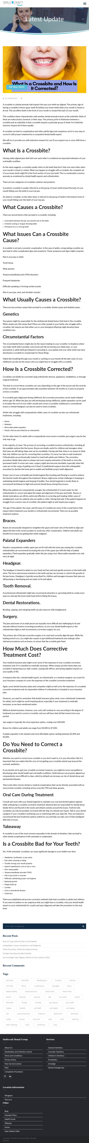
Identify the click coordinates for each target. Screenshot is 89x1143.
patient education (23, 1014)
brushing (58, 980)
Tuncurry (8, 1100)
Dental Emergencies (56, 1068)
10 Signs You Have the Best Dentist (17, 953)
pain (7, 1014)
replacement (58, 1014)
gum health (70, 1003)
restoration (74, 1014)
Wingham (9, 1096)
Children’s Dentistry (56, 1056)
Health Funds (10, 1119)
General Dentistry (55, 1048)
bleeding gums (42, 980)
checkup (72, 980)
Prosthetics (52, 1060)
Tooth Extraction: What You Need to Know (20, 949)
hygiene (8, 1008)
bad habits (25, 980)
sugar (50, 1019)
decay (69, 986)
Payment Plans (11, 1115)
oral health (37, 1008)
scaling (8, 1019)
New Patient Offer (12, 1131)
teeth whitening (11, 1025)
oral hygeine (53, 1008)
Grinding (38, 1003)
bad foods (9, 980)
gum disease (53, 1003)
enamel (77, 997)
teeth (62, 1019)
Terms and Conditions (13, 1056)
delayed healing (11, 991)
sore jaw (22, 1019)
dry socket (63, 997)
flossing (24, 1003)
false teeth (9, 1003)
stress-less (36, 1019)
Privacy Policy (10, 1060)
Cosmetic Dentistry (56, 1052)
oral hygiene (70, 1008)
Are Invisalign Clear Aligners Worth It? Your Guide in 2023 (26, 957)
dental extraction (31, 991)
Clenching (9, 986)
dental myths (50, 991)
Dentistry (22, 997)
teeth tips (75, 1019)
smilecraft (13, 98)
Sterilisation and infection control (18, 1052)
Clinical (23, 986)
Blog (6, 1111)
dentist (8, 997)
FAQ (6, 1068)
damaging (55, 986)
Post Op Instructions (13, 1064)
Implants (23, 1008)
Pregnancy (41, 1014)
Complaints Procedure (14, 1072)
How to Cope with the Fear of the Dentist (20, 941)
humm (7, 1127)
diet (49, 997)
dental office (67, 991)
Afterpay (8, 1123)
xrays (55, 1025)
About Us (8, 1048)
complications (39, 986)
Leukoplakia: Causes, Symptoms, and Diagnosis (22, 945)
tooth (27, 1025)
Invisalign (52, 1064)
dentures (37, 997)
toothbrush (41, 1025)
